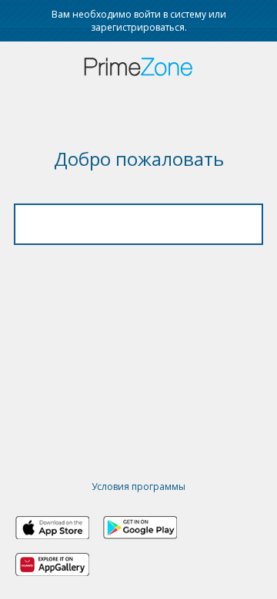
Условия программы (138, 486)
